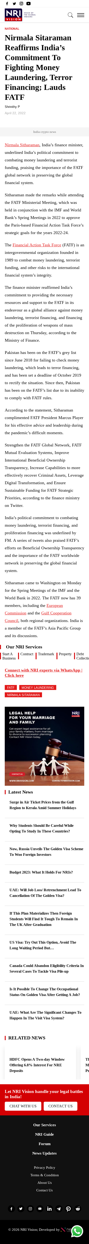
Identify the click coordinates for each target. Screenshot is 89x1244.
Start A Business (9, 656)
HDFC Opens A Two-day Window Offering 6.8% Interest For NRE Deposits (37, 1065)
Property (65, 654)
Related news (26, 1037)
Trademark (46, 654)
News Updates (44, 1153)
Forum (45, 1144)
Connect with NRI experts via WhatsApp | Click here (43, 673)
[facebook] (7, 5)
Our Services (44, 1125)
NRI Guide (44, 1134)
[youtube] (28, 5)
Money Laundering (38, 687)
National (12, 28)
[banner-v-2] (44, 784)
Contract (26, 654)
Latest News (20, 791)
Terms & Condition (44, 1175)
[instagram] (21, 5)
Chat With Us (23, 1106)
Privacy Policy (44, 1167)
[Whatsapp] (77, 1237)
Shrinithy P (12, 107)
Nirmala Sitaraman (23, 695)
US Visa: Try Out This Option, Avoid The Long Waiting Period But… (42, 945)
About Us (44, 1183)
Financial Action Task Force (37, 245)
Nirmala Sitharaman (22, 145)
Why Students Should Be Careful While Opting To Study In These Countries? (41, 828)
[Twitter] (14, 5)
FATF (10, 687)
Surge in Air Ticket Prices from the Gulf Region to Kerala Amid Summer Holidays (42, 805)
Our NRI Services (24, 646)
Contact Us (60, 1106)
